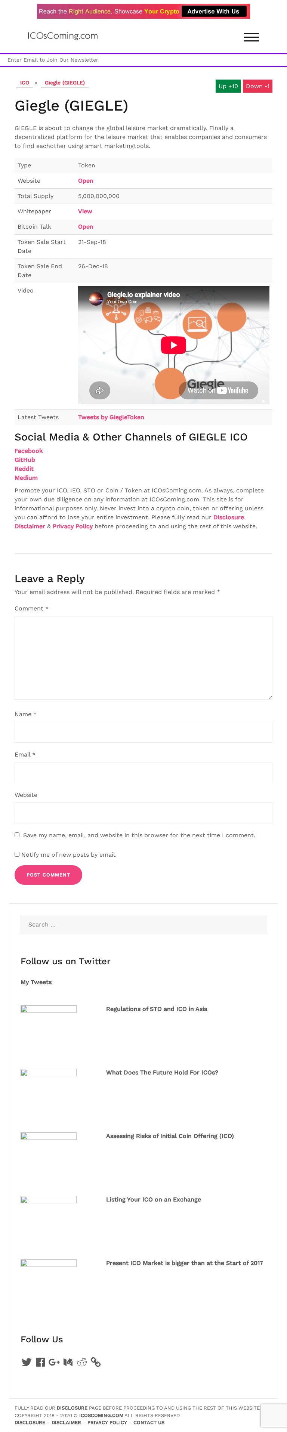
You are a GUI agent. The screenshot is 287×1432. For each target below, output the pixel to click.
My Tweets (36, 982)
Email (25, 754)
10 (235, 86)
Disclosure (228, 517)
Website (26, 794)
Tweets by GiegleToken (111, 417)
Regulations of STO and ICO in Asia (156, 1008)
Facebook (29, 450)
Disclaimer (30, 526)
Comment (32, 608)
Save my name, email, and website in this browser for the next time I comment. (139, 835)
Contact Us (148, 1422)
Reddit (24, 468)
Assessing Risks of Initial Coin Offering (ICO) (170, 1135)
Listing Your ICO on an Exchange (153, 1199)
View (85, 211)
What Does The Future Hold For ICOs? (162, 1072)
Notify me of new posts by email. (69, 854)
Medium (26, 477)
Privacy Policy (73, 526)
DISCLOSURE (73, 1408)
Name (26, 714)
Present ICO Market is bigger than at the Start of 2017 (184, 1262)
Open (85, 180)
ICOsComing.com (101, 1415)
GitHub (25, 459)
